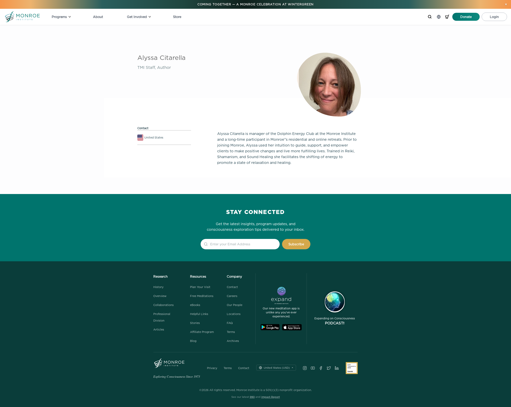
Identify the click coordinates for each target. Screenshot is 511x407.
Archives (233, 340)
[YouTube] (313, 368)
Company (234, 276)
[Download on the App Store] (292, 327)
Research (160, 276)
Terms (231, 331)
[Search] (430, 17)
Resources (198, 276)
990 (252, 396)
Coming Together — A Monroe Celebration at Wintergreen (255, 4)
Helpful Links (199, 313)
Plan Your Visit (200, 286)
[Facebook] (321, 368)
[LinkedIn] (337, 368)
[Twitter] (329, 368)
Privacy (212, 368)
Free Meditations (201, 295)
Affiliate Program (202, 331)
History (158, 286)
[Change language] (439, 17)
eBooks (195, 304)
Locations (234, 313)
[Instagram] (305, 368)
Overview (159, 295)
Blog (193, 340)
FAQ (230, 322)
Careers (232, 295)
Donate (466, 17)
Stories (195, 322)
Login (494, 17)
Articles (158, 329)
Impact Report (270, 396)
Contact (232, 286)
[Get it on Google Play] (270, 327)
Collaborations (163, 304)
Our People (234, 304)
